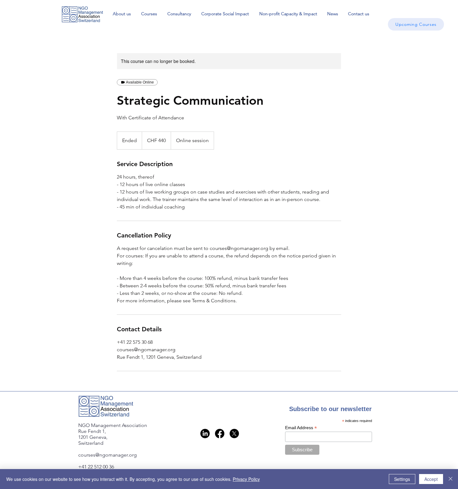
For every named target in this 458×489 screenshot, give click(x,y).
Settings (402, 479)
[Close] (450, 479)
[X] (234, 433)
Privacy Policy (246, 479)
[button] (149, 14)
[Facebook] (219, 433)
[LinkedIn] (205, 433)
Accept (431, 479)
